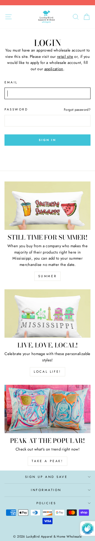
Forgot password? (77, 109)
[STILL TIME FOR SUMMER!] (47, 205)
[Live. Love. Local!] (47, 313)
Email (11, 82)
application (53, 69)
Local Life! (47, 371)
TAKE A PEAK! (47, 461)
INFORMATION (46, 490)
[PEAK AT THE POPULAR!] (47, 409)
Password (16, 109)
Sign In (47, 140)
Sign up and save (46, 476)
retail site (65, 56)
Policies (46, 503)
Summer (47, 276)
